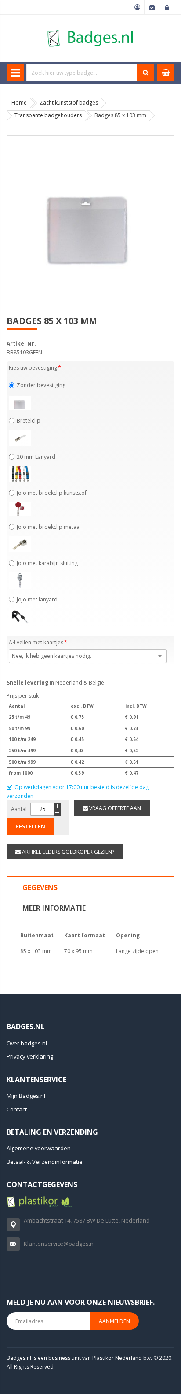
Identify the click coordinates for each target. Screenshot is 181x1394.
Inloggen (166, 7)
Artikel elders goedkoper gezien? (67, 852)
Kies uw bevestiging (33, 367)
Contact (17, 1109)
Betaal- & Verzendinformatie (45, 1162)
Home (19, 102)
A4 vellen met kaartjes (36, 642)
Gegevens (40, 887)
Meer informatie (54, 908)
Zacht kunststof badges (69, 102)
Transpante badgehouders (48, 115)
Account (137, 7)
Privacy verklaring (30, 1056)
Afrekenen (152, 7)
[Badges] (90, 29)
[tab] (90, 887)
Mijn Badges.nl (26, 1096)
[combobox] (81, 72)
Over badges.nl (27, 1043)
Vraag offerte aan (114, 808)
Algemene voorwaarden (39, 1148)
